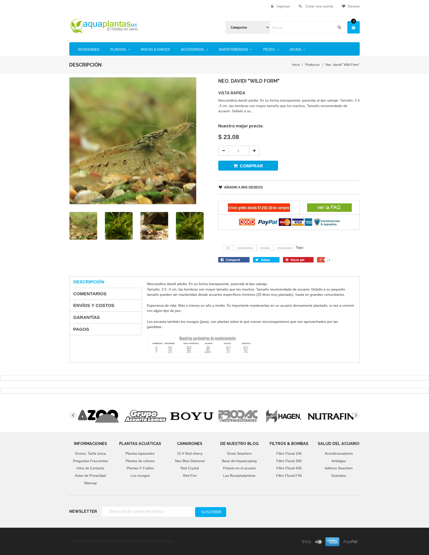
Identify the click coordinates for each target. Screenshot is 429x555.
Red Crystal (189, 468)
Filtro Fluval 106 (289, 453)
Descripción (88, 281)
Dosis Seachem (239, 453)
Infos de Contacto (90, 468)
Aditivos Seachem (339, 468)
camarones (245, 248)
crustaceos (285, 248)
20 (228, 248)
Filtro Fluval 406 (289, 468)
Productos (312, 65)
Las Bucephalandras (239, 476)
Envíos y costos (93, 305)
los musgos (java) (195, 322)
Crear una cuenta (319, 6)
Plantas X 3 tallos (140, 468)
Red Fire (190, 476)
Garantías (86, 317)
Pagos (81, 329)
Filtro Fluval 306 (289, 461)
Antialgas (338, 461)
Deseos (354, 6)
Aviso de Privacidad (90, 476)
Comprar (251, 165)
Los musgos (140, 476)
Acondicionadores (339, 453)
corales (265, 248)
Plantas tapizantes (140, 453)
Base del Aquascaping (239, 461)
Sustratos (338, 476)
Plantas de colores (140, 461)
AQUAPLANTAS (105, 541)
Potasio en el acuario (239, 468)
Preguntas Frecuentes (90, 461)
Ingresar (283, 6)
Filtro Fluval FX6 (289, 476)
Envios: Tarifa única (90, 453)
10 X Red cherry (190, 453)
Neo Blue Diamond (190, 461)
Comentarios (90, 293)
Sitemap (90, 483)
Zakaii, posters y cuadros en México (144, 541)
